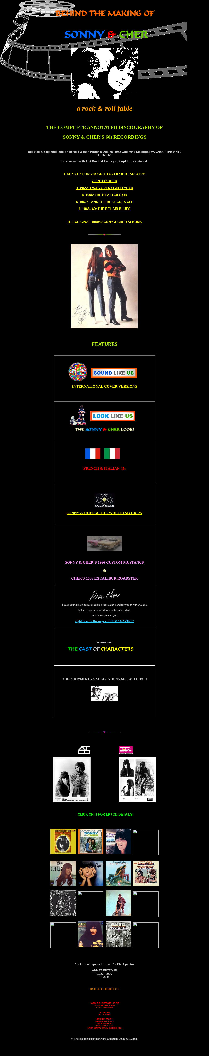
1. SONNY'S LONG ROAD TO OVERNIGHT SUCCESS (104, 174)
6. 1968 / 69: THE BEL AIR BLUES (104, 209)
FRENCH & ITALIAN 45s (104, 468)
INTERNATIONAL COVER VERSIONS (104, 386)
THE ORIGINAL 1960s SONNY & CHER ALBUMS (104, 222)
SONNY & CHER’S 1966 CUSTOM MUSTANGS (104, 562)
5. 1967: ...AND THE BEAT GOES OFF (104, 202)
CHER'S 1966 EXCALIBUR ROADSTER (104, 578)
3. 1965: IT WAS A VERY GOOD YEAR (104, 188)
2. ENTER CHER (104, 181)
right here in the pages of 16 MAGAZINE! (104, 621)
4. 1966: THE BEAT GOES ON (104, 195)
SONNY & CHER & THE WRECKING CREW (104, 513)
